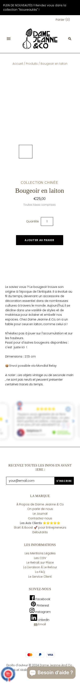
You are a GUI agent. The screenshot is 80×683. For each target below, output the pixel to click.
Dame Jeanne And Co (56, 665)
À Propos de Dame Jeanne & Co (40, 504)
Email (41, 624)
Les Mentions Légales (40, 553)
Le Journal (40, 514)
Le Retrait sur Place (40, 562)
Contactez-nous (40, 518)
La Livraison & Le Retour (40, 567)
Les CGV (40, 558)
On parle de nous (40, 509)
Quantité (32, 221)
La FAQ (40, 572)
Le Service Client (40, 577)
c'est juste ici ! (16, 347)
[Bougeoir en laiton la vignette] (25, 151)
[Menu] (8, 39)
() (63, 20)
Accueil (18, 64)
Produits (32, 64)
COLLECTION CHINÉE (39, 182)
